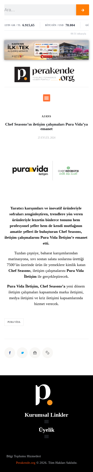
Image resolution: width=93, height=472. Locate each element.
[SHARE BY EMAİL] (34, 352)
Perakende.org (25, 462)
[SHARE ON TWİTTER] (22, 352)
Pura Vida (14, 322)
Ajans (46, 116)
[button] (46, 97)
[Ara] (82, 9)
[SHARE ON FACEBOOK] (9, 352)
